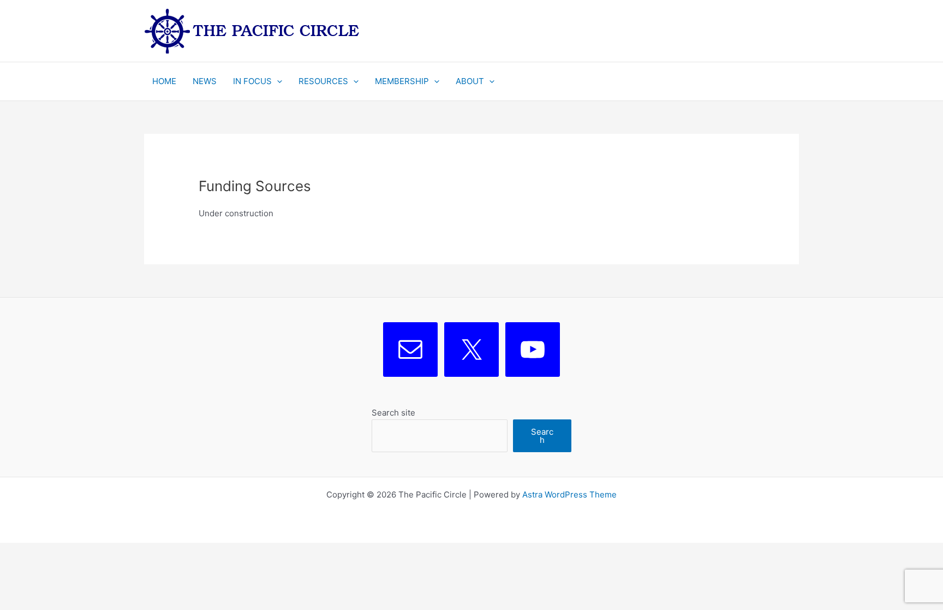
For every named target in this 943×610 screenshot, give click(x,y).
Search (542, 436)
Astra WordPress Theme (569, 494)
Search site (393, 412)
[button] (277, 81)
